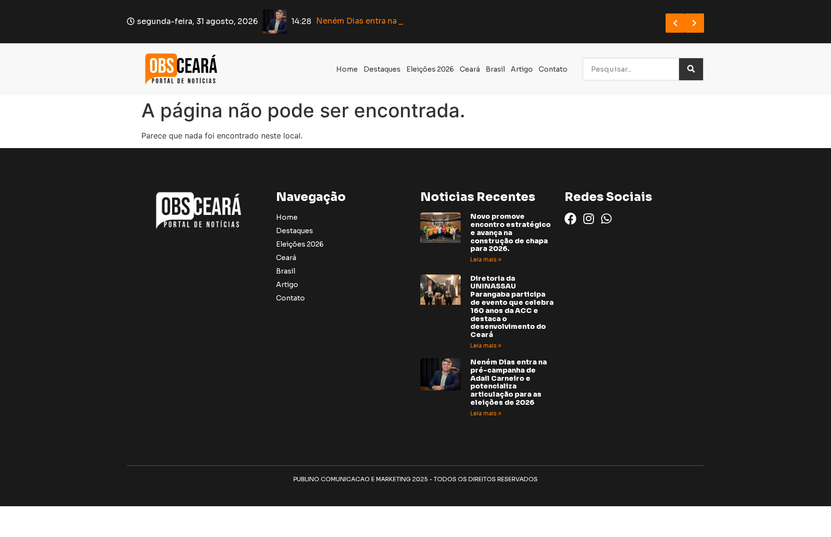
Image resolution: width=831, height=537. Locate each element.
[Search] (691, 69)
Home (347, 69)
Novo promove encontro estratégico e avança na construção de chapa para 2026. (510, 232)
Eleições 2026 (430, 69)
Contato (553, 69)
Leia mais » (485, 259)
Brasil (495, 69)
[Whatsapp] (606, 218)
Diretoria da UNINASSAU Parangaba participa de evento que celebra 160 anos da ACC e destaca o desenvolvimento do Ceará (512, 306)
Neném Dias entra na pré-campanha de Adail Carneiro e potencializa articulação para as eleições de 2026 (508, 382)
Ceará (470, 69)
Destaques (382, 69)
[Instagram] (588, 218)
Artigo (522, 69)
